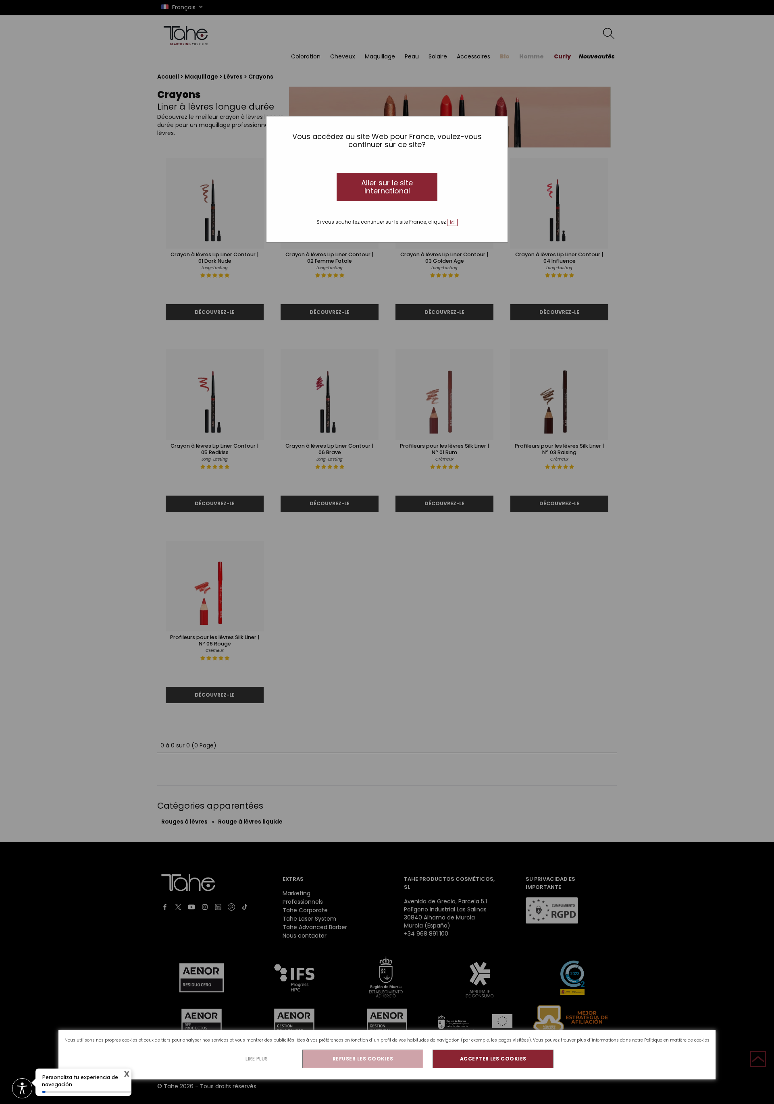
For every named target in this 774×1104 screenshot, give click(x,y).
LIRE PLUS (257, 1058)
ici (452, 222)
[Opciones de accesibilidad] (22, 1089)
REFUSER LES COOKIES (363, 1058)
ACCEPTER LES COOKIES (493, 1058)
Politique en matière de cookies (677, 1040)
